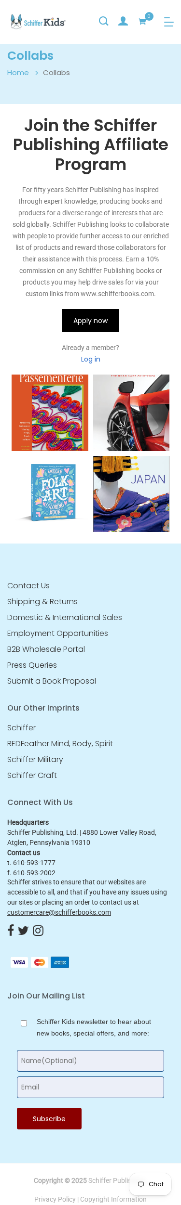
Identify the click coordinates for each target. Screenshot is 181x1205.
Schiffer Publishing (116, 1180)
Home (18, 72)
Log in (90, 359)
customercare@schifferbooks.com (59, 912)
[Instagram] (38, 931)
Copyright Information (113, 1199)
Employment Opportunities (57, 633)
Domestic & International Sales (64, 618)
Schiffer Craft (32, 775)
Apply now (90, 320)
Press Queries (32, 665)
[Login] (123, 21)
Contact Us (28, 586)
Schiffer (21, 728)
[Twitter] (23, 931)
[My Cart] (142, 21)
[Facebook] (10, 931)
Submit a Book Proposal (51, 681)
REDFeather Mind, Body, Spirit (60, 744)
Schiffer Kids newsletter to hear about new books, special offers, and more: (94, 1027)
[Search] (104, 21)
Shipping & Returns (42, 602)
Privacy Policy (55, 1199)
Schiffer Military (35, 760)
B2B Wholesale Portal (46, 649)
